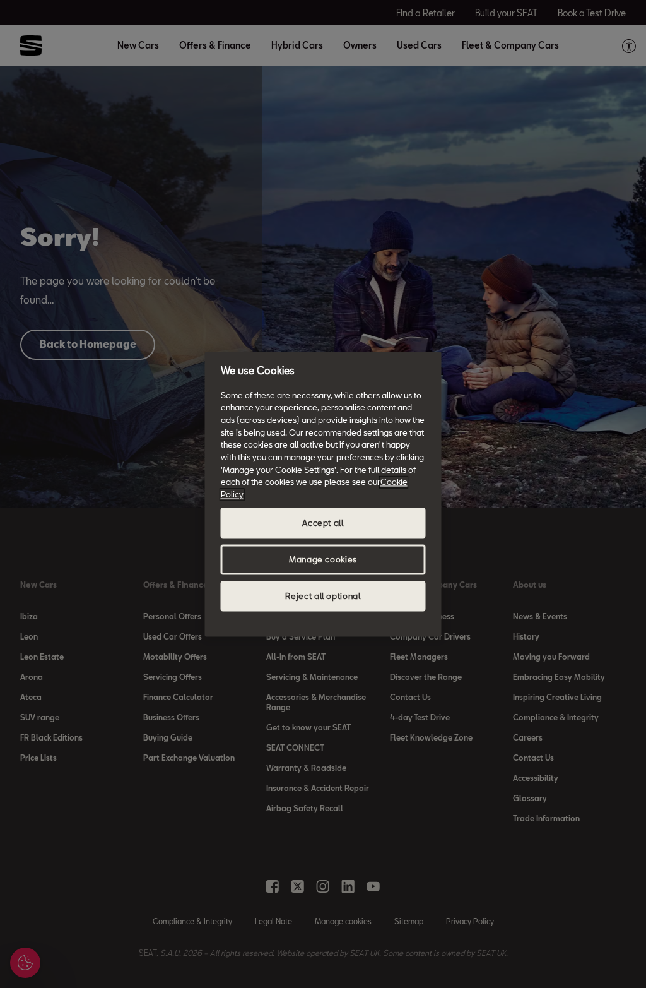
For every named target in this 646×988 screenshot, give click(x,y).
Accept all (323, 523)
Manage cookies (323, 559)
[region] (323, 494)
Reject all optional (322, 596)
